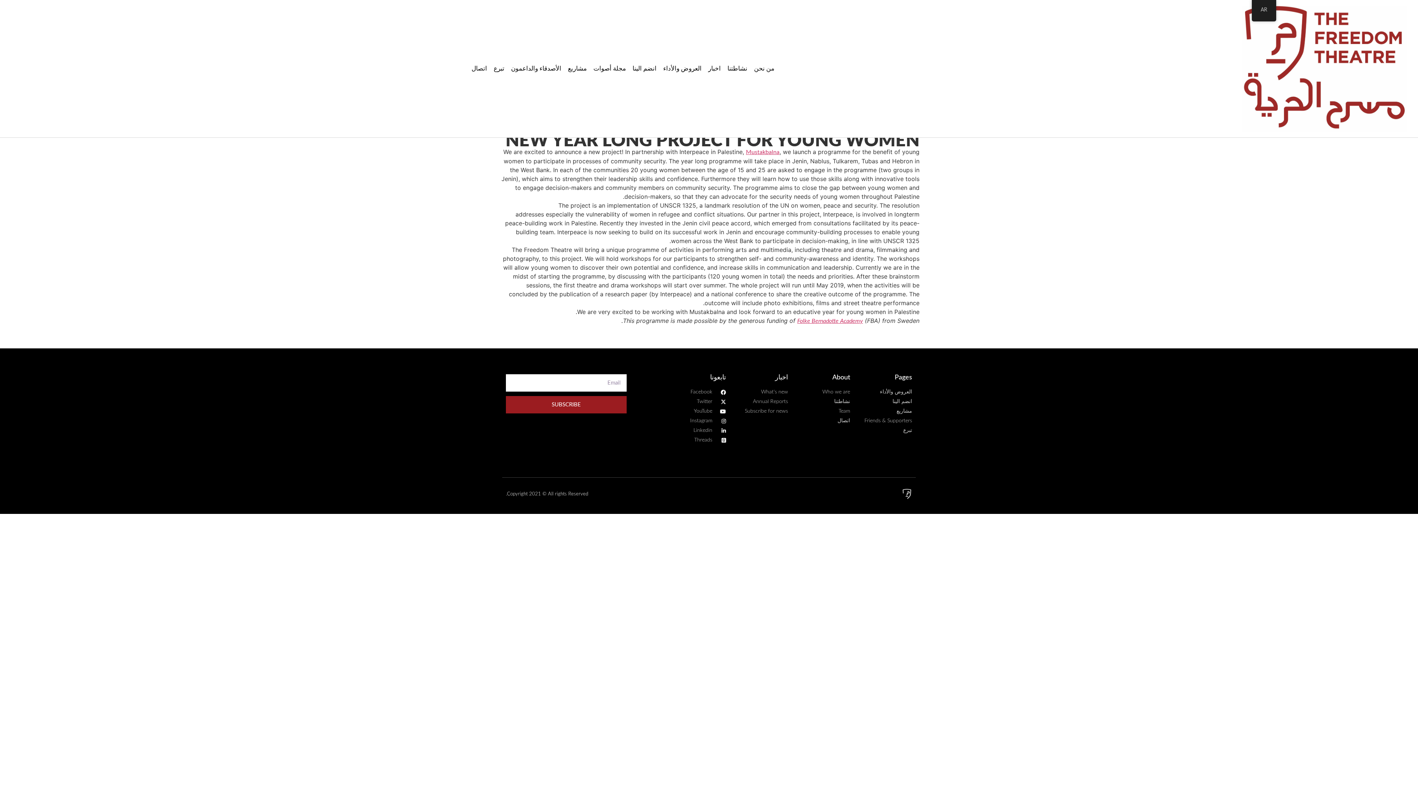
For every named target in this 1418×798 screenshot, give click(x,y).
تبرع (499, 68)
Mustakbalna (763, 152)
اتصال (479, 68)
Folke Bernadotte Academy (830, 321)
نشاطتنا (737, 68)
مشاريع (577, 68)
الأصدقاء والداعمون (536, 68)
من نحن (764, 68)
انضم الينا (645, 68)
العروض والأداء (682, 68)
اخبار (714, 68)
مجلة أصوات (609, 68)
